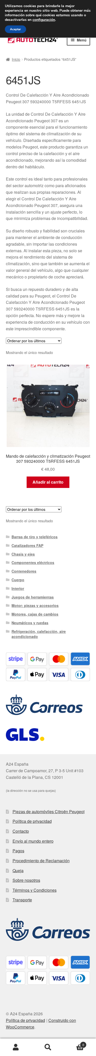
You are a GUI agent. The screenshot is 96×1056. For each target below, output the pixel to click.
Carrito (74, 1043)
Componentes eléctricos (33, 562)
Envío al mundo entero (33, 841)
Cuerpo (18, 579)
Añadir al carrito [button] (48, 482)
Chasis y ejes (23, 554)
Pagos (18, 851)
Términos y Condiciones (35, 890)
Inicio (16, 59)
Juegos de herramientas (33, 597)
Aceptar (15, 29)
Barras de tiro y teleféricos (35, 536)
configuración (44, 20)
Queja (18, 870)
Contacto (21, 831)
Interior (18, 588)
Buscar (48, 1047)
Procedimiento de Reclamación (41, 861)
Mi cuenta (16, 1047)
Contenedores (24, 571)
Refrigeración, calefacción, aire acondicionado (39, 634)
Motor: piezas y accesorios (35, 605)
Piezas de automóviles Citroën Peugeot (48, 811)
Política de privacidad (32, 821)
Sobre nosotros (26, 880)
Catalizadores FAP (27, 545)
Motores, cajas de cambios (35, 614)
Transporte (22, 900)
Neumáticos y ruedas (30, 622)
